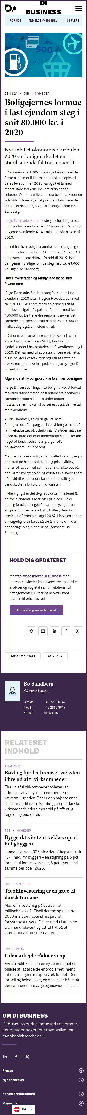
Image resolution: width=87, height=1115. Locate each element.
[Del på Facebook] (66, 631)
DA (24, 1109)
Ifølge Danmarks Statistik (24, 220)
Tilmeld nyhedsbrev (43, 20)
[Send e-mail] (43, 631)
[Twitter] (27, 1057)
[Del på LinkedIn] (54, 631)
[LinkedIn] (5, 1057)
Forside (15, 20)
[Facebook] (16, 1057)
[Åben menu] (78, 8)
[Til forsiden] (10, 8)
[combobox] (23, 1109)
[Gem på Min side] (31, 631)
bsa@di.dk (51, 713)
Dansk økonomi (23, 656)
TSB (7, 831)
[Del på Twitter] (77, 631)
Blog (20, 949)
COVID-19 (55, 656)
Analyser (12, 766)
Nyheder (42, 94)
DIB (26, 94)
